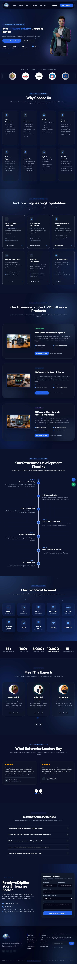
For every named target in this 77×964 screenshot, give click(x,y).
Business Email (62, 882)
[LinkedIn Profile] (3, 951)
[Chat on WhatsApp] (73, 484)
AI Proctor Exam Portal (44, 944)
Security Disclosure (71, 960)
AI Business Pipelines (31, 942)
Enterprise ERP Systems (32, 939)
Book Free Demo (66, 5)
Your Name (46, 882)
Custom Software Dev (31, 937)
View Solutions (28, 40)
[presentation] (36, 791)
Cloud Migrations (30, 948)
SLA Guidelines (63, 960)
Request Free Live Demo (41, 353)
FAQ (45, 5)
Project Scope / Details (49, 901)
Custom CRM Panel (44, 946)
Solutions (28, 5)
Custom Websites (30, 944)
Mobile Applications (31, 946)
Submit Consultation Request (57, 913)
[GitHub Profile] (14, 951)
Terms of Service (55, 960)
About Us (21, 5)
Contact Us (54, 5)
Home (14, 5)
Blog (41, 5)
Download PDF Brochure (55, 353)
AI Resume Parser (43, 942)
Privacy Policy (48, 960)
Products (35, 5)
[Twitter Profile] (7, 951)
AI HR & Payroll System (44, 939)
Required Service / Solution (50, 895)
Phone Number (47, 889)
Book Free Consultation (11, 40)
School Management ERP (45, 937)
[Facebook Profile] (11, 951)
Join (72, 943)
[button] (37, 718)
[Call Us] (73, 480)
